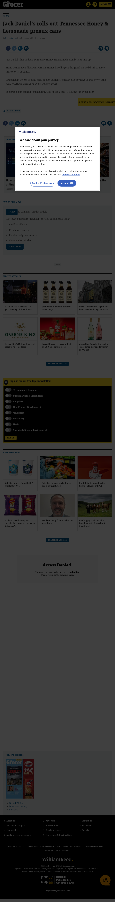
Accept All (67, 183)
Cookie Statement (71, 174)
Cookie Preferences (43, 183)
